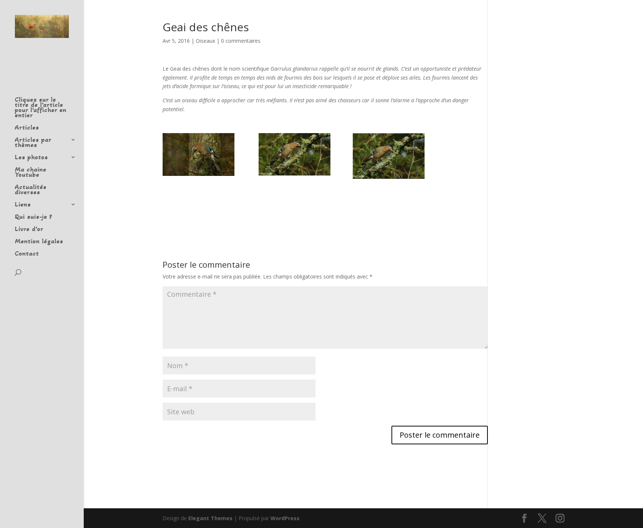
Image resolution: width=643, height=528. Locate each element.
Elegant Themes (210, 518)
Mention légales (39, 241)
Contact (27, 254)
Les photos (31, 157)
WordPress (285, 518)
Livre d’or (29, 229)
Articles (27, 128)
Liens (23, 205)
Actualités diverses (31, 190)
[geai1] (198, 154)
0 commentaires (240, 40)
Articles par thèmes (33, 143)
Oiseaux (205, 40)
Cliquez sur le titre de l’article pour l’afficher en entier (41, 108)
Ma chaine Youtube (31, 172)
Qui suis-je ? (33, 217)
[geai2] (294, 154)
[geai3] (389, 156)
